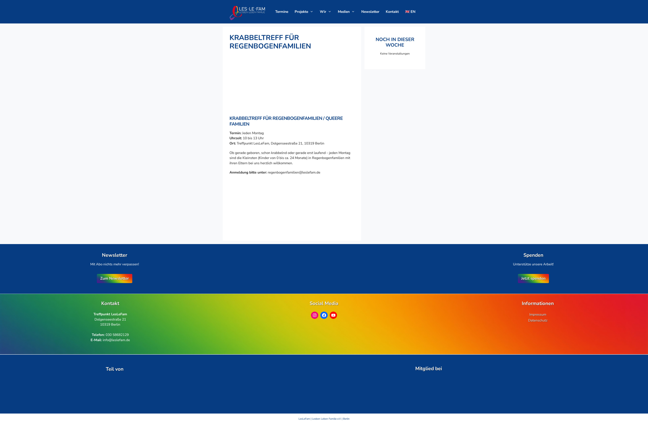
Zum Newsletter (114, 278)
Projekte (301, 11)
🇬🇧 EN (410, 11)
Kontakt (392, 11)
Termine (281, 11)
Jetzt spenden (533, 278)
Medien (344, 11)
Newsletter (370, 11)
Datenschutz (537, 320)
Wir (323, 11)
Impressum (537, 314)
